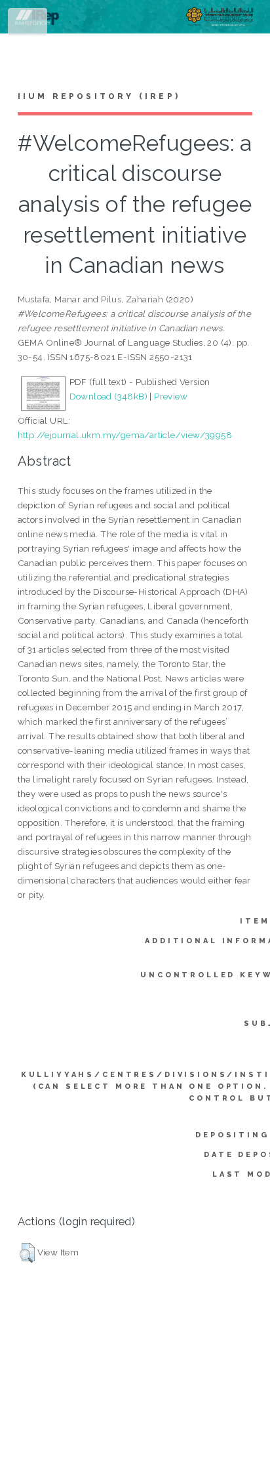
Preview (170, 396)
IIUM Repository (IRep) (99, 96)
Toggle (28, 24)
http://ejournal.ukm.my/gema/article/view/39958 (125, 435)
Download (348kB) (108, 396)
